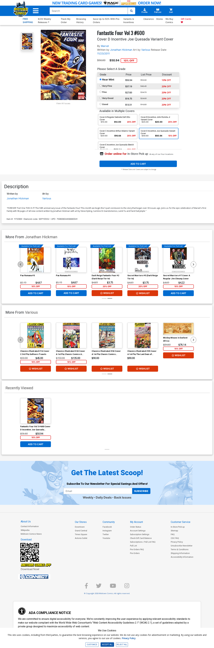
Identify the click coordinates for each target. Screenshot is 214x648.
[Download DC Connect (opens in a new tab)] (40, 577)
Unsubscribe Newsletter (181, 545)
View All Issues (63, 103)
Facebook (107, 527)
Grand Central (81, 530)
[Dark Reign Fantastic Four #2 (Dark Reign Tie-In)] (107, 260)
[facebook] (86, 587)
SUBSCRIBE (141, 491)
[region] (20, 264)
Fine (104, 92)
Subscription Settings (139, 534)
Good (105, 104)
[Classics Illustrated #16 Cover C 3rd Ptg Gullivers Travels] (35, 335)
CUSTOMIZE (92, 644)
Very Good (107, 98)
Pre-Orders (135, 553)
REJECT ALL (122, 644)
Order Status (135, 527)
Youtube (106, 538)
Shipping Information (180, 553)
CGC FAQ (175, 538)
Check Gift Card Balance (141, 538)
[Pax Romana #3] (35, 260)
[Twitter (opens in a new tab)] (98, 587)
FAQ (173, 534)
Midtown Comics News (31, 534)
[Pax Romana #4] (71, 260)
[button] (35, 10)
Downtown (80, 527)
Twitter (106, 534)
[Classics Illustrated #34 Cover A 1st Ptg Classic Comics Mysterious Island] (107, 335)
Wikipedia (25, 530)
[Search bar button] (131, 10)
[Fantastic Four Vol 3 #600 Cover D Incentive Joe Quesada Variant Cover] (35, 411)
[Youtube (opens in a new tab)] (113, 587)
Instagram (107, 530)
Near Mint (108, 79)
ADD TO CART (138, 163)
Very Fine (107, 86)
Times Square (81, 534)
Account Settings (138, 530)
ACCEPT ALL (107, 644)
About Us (26, 521)
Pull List (133, 545)
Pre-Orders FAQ (137, 549)
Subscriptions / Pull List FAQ (142, 542)
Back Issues (122, 497)
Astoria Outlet (81, 538)
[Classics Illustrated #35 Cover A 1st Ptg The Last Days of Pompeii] (142, 335)
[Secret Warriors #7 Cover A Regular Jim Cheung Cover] (178, 260)
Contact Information (30, 526)
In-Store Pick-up (178, 527)
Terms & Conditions (179, 549)
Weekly (88, 497)
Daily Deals (104, 497)
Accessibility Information (182, 557)
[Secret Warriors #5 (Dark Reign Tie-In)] (142, 260)
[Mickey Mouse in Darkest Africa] (178, 329)
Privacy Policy (177, 542)
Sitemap (174, 530)
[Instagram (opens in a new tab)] (127, 587)
